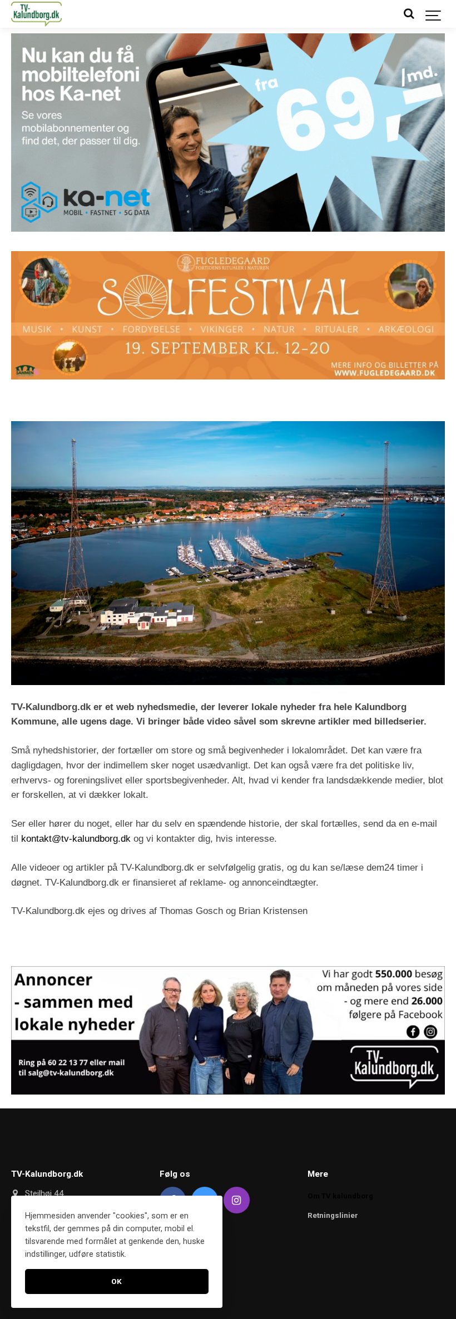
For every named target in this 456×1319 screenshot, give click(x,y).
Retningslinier (333, 1215)
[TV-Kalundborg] (36, 14)
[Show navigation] (434, 14)
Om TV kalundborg (340, 1196)
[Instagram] (237, 1200)
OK (116, 1281)
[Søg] (409, 14)
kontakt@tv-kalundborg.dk (76, 838)
